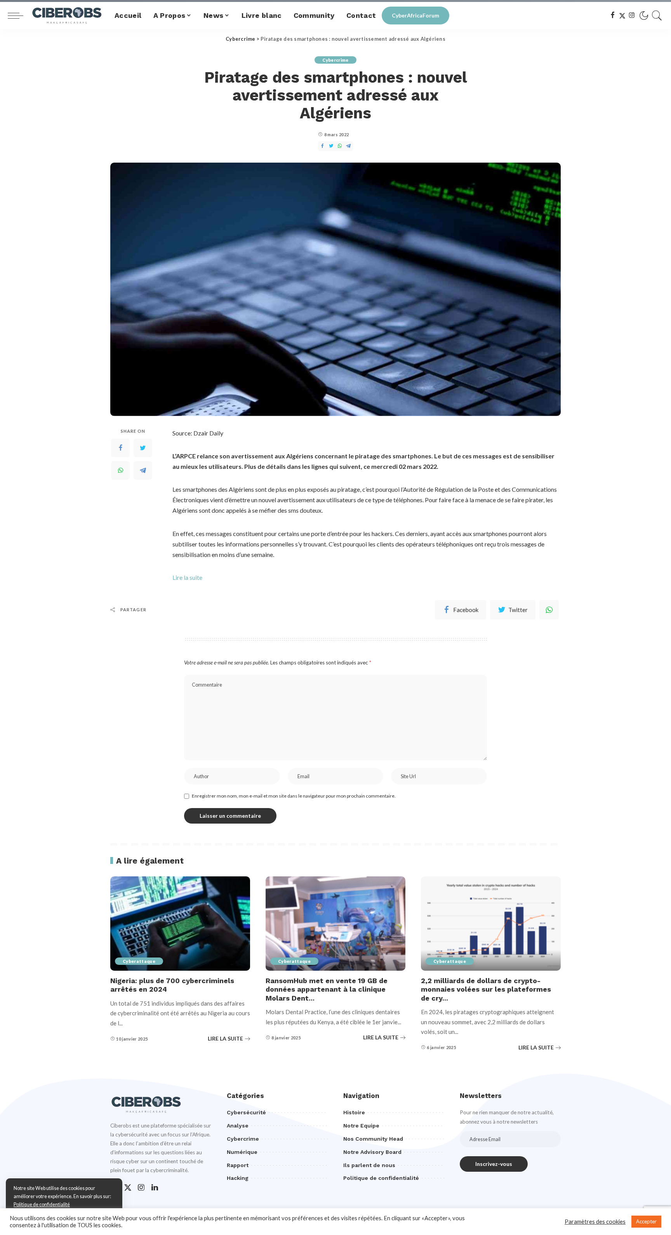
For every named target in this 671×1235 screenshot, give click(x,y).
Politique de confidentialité (42, 1204)
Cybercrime (335, 59)
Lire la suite (187, 577)
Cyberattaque (139, 961)
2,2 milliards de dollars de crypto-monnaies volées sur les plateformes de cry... (486, 989)
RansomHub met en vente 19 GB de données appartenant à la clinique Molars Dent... (327, 989)
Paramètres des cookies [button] (595, 1221)
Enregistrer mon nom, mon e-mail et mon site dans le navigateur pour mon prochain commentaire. (294, 796)
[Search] (657, 15)
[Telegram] (143, 470)
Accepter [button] (646, 1221)
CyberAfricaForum (415, 15)
